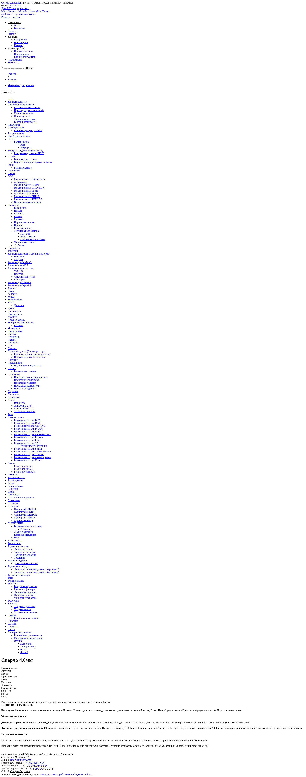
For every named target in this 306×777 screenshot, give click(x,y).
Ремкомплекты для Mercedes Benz (32, 434)
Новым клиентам (23, 51)
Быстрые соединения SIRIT (29, 153)
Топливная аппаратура (26, 230)
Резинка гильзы (22, 228)
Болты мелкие (21, 142)
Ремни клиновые (23, 466)
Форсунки (13, 600)
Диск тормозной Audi (26, 563)
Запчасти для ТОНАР (19, 282)
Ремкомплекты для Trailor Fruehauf (32, 451)
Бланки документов (25, 56)
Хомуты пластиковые (25, 612)
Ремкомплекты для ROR (27, 440)
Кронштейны (15, 314)
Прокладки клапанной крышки (31, 377)
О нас (17, 25)
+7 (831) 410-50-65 (37, 765)
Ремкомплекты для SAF (27, 443)
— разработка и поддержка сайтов (66, 774)
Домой (5, 8)
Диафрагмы (14, 248)
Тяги (10, 577)
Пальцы (12, 339)
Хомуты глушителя (24, 606)
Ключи (11, 291)
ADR (10, 99)
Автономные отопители (21, 104)
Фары (23, 649)
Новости (12, 31)
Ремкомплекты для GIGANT (29, 425)
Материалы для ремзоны (21, 85)
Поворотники (27, 646)
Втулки (12, 156)
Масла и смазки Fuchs (26, 190)
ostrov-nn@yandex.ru (20, 760)
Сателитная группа (24, 276)
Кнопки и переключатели (28, 635)
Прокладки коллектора (26, 380)
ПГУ (16, 537)
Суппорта (13, 506)
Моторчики (14, 328)
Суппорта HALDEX (25, 509)
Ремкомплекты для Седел (28, 460)
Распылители (27, 236)
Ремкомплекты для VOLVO (29, 454)
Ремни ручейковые (24, 471)
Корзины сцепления (25, 534)
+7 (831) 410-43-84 (34, 762)
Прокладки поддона (25, 382)
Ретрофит (25, 147)
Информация (15, 59)
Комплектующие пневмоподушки (32, 354)
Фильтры (13, 583)
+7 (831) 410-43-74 (43, 768)
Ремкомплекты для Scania (28, 448)
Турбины (19, 245)
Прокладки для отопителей (29, 110)
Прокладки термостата (26, 385)
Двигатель (13, 205)
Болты (11, 139)
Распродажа (20, 39)
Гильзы (18, 210)
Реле (10, 414)
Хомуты (12, 603)
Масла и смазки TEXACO (28, 199)
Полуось (18, 273)
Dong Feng (20, 402)
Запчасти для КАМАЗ (20, 262)
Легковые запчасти (24, 411)
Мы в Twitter (42, 11)
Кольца (18, 216)
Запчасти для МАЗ (18, 265)
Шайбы (12, 615)
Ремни (11, 463)
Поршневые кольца (24, 222)
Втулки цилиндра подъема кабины (33, 162)
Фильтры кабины (23, 595)
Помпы (12, 368)
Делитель (19, 305)
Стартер (18, 259)
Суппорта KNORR (24, 511)
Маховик (19, 219)
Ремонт (12, 34)
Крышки (12, 316)
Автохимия (20, 182)
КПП (10, 302)
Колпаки (12, 294)
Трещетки (19, 557)
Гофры (11, 173)
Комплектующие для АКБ (28, 130)
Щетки (11, 629)
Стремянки (14, 500)
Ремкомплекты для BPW (27, 420)
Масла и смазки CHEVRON (29, 187)
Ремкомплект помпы (25, 371)
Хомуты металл (22, 609)
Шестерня (19, 279)
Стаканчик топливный (32, 239)
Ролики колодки (16, 477)
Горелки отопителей (25, 121)
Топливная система (24, 242)
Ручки (11, 483)
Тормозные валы (23, 549)
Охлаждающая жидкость (27, 202)
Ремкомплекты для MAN (27, 431)
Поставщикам (21, 54)
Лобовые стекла (16, 319)
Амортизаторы (16, 133)
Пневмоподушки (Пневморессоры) (27, 351)
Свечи (11, 491)
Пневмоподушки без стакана (29, 357)
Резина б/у (26, 529)
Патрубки (13, 342)
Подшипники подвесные (27, 365)
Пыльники (13, 394)
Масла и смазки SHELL (27, 196)
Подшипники (15, 362)
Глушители (14, 170)
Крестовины (14, 311)
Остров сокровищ (11, 2)
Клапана (18, 213)
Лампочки (26, 643)
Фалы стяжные (16, 580)
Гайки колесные (23, 167)
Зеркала (12, 288)
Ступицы (13, 503)
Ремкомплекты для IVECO (28, 428)
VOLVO (18, 271)
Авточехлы (14, 124)
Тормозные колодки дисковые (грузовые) (36, 569)
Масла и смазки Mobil (26, 193)
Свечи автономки (23, 113)
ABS (23, 144)
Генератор (19, 256)
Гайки (11, 164)
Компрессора (15, 299)
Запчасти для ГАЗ (17, 101)
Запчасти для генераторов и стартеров (28, 253)
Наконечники (15, 331)
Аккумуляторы (16, 127)
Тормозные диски (17, 560)
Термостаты (14, 543)
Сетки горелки (22, 116)
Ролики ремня (15, 480)
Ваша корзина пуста (18, 14)
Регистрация (8, 17)
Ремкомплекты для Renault (28, 437)
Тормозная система (18, 546)
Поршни (18, 225)
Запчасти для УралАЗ (19, 285)
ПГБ (10, 345)
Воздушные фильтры (25, 586)
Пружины (13, 391)
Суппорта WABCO (24, 517)
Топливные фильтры (25, 592)
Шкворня (13, 620)
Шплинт (18, 325)
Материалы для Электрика (28, 638)
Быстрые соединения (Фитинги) (25, 150)
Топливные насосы (24, 119)
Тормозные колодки (25, 554)
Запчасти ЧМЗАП (23, 408)
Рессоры (12, 474)
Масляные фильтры (24, 589)
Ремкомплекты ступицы (33, 446)
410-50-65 (15, 5)
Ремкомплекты (16, 417)
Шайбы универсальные (27, 618)
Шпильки (13, 626)
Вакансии (19, 28)
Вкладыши (20, 207)
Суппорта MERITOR (25, 514)
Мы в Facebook (26, 11)
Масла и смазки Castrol (26, 185)
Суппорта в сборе (23, 520)
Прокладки (14, 374)
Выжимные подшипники (28, 526)
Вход (18, 17)
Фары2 (24, 652)
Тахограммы (14, 540)
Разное (11, 400)
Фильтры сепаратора (25, 597)
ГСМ (10, 176)
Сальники (13, 489)
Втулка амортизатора (25, 159)
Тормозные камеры (24, 552)
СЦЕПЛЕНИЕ (16, 523)
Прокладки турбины (25, 388)
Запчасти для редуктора (20, 268)
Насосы (12, 334)
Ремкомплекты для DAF (27, 423)
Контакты (13, 62)
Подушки (13, 359)
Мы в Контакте (9, 11)
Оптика (18, 641)
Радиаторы (13, 397)
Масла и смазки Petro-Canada (29, 179)
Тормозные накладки (19, 575)
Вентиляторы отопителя (27, 107)
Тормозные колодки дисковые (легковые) (36, 572)
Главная (12, 73)
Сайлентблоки (15, 486)
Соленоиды (14, 494)
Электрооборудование (20, 632)
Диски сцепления (23, 532)
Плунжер (25, 233)
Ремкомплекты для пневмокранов (32, 457)
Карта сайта (23, 8)
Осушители (14, 337)
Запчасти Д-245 (22, 405)
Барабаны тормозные (19, 136)
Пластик (12, 348)
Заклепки (13, 250)
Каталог (18, 45)
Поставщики (21, 42)
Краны (11, 308)
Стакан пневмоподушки (21, 497)
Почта (12, 8)
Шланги (12, 623)
